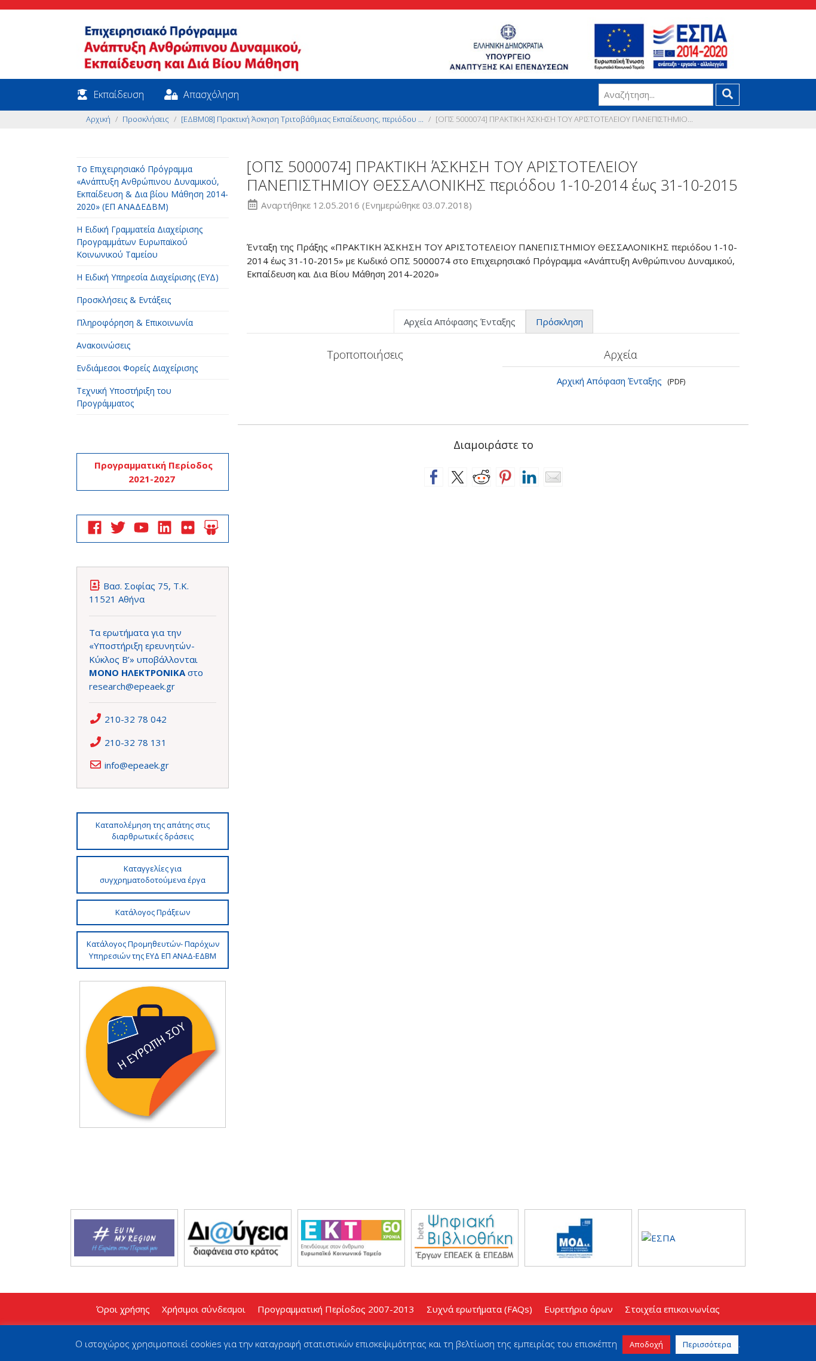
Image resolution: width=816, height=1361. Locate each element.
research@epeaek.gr (132, 686)
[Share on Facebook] (433, 477)
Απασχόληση (211, 94)
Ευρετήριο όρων (578, 1309)
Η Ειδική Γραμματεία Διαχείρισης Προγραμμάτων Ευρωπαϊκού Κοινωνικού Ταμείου (139, 242)
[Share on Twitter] (457, 477)
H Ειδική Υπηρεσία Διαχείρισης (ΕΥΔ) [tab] (147, 277)
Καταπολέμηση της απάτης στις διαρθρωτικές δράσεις (153, 830)
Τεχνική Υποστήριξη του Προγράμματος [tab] (123, 397)
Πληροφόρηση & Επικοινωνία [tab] (134, 322)
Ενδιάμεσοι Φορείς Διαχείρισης (137, 368)
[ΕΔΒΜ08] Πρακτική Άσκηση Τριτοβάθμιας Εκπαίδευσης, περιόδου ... (302, 119)
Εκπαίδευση (118, 94)
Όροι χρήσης (123, 1309)
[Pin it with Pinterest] (505, 477)
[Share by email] (553, 477)
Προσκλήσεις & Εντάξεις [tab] (123, 299)
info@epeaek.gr (137, 765)
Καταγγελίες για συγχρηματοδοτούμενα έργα (152, 874)
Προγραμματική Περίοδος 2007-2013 (336, 1309)
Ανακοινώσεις (103, 345)
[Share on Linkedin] (529, 477)
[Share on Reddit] (481, 477)
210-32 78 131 (136, 742)
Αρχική (98, 119)
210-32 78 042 (136, 719)
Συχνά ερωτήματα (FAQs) (479, 1309)
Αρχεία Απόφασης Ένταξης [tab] (460, 322)
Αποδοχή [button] (646, 1344)
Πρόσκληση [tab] (559, 322)
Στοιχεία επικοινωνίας (672, 1309)
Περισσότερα (707, 1344)
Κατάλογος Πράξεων (152, 912)
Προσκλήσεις (145, 119)
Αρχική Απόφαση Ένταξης (609, 381)
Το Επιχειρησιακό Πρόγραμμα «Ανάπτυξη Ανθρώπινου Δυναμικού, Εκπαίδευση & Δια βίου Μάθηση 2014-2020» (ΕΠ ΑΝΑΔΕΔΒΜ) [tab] (152, 187)
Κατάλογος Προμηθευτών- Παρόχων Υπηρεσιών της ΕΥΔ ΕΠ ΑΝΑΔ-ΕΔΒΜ (153, 949)
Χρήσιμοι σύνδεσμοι (204, 1309)
